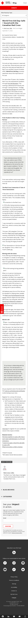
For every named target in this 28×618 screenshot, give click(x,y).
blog (14, 3)
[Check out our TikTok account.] (14, 569)
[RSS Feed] (14, 553)
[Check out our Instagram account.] (14, 563)
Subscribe (8, 526)
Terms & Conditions (14, 580)
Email (4, 518)
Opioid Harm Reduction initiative (11, 301)
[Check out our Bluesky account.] (23, 569)
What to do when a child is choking (12, 447)
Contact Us (14, 590)
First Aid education (13, 83)
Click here (5, 429)
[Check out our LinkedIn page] (23, 563)
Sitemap (14, 584)
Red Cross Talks (8, 28)
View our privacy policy (17, 533)
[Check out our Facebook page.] (5, 563)
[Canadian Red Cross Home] (5, 3)
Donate (14, 8)
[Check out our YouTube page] (5, 569)
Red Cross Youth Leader (15, 233)
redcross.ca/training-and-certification (15, 391)
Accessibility (14, 587)
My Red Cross (14, 594)
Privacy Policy (14, 577)
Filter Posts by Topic (6, 12)
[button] (25, 3)
